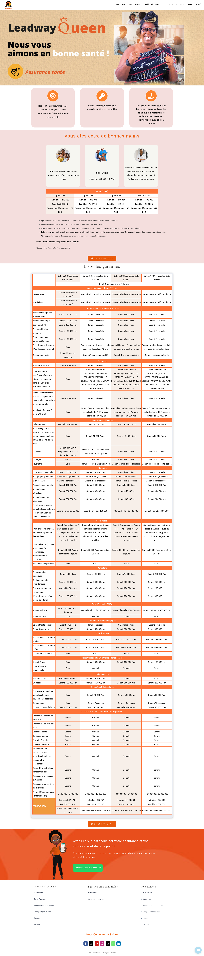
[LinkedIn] (118, 943)
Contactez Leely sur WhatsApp (88, 868)
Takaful (37, 924)
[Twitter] (91, 943)
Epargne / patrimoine (42, 912)
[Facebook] (85, 943)
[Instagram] (102, 943)
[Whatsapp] (113, 943)
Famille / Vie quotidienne (44, 905)
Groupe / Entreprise (96, 899)
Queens (37, 918)
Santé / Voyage (40, 899)
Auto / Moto (38, 892)
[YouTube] (97, 943)
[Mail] (108, 943)
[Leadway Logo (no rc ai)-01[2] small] (8, 2)
